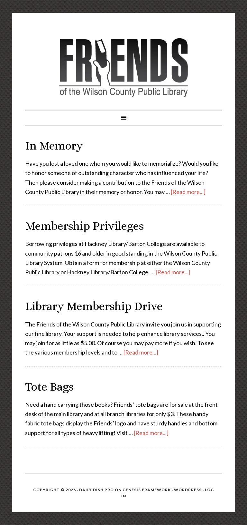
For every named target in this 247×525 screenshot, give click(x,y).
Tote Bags (49, 386)
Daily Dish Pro (96, 489)
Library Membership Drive (94, 306)
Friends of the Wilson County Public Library (123, 67)
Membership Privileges (84, 225)
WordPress (188, 489)
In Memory (54, 145)
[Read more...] (188, 191)
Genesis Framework (147, 489)
